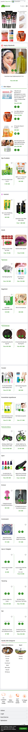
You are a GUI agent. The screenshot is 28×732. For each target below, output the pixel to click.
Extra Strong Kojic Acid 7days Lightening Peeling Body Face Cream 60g (19, 142)
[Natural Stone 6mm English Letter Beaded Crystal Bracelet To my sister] (21, 529)
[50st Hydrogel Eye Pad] (7, 268)
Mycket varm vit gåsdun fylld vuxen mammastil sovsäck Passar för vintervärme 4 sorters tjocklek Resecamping (21, 474)
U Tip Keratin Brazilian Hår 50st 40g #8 (21, 342)
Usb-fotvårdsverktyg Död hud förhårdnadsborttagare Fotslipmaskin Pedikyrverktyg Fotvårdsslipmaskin (20, 386)
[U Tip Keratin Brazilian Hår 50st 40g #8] (21, 334)
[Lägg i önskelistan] (25, 49)
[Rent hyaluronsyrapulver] (21, 407)
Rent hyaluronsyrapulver (21, 416)
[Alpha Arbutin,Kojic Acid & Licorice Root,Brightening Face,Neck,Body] (7, 407)
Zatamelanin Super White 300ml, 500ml (7, 219)
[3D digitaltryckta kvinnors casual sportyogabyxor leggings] (7, 497)
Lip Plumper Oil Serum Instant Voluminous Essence (21, 249)
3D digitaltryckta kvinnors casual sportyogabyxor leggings (7, 507)
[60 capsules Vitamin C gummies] (7, 131)
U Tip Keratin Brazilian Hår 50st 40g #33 (7, 342)
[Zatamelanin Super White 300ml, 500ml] (7, 207)
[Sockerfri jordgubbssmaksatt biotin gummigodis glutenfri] (21, 167)
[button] (21, 6)
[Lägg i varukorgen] (12, 70)
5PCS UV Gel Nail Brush (21, 307)
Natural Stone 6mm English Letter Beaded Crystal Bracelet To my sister (21, 538)
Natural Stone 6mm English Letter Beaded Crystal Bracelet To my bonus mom (7, 538)
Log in (2, 1)
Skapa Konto (7, 1)
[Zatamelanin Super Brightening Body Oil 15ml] (14, 61)
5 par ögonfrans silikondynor (20, 277)
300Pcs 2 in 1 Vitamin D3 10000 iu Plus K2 (7, 177)
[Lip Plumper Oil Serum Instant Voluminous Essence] (21, 240)
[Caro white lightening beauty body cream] (7, 117)
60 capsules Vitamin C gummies (19, 126)
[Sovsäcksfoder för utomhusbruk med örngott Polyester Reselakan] (7, 465)
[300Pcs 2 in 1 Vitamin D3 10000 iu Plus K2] (7, 168)
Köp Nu (3, 22)
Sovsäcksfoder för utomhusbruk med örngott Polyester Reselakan (7, 474)
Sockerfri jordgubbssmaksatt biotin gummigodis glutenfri (21, 176)
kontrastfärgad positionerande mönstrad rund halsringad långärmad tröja (20, 508)
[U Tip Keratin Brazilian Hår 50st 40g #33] (7, 334)
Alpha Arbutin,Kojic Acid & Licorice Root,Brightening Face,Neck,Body (7, 416)
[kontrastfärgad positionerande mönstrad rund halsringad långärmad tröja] (21, 497)
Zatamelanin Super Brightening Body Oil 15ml (14, 76)
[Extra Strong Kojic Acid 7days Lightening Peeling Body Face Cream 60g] (7, 146)
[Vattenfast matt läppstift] (7, 240)
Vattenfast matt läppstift (7, 248)
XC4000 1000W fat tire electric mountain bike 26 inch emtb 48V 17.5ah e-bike (20, 445)
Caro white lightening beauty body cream (19, 112)
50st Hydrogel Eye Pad (7, 277)
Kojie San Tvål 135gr (21, 210)
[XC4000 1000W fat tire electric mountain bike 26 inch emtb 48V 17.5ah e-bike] (21, 436)
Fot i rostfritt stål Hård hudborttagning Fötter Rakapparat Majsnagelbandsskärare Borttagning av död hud (7, 386)
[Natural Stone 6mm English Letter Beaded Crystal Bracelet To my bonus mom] (7, 529)
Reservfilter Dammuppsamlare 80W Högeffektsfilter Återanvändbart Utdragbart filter (7, 308)
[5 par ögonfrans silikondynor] (21, 268)
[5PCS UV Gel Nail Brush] (21, 299)
